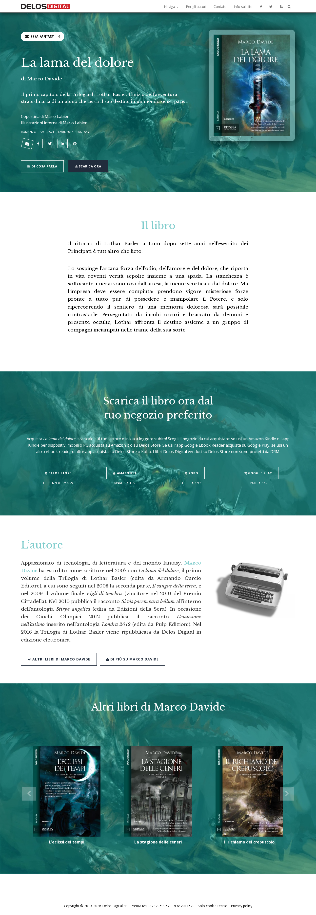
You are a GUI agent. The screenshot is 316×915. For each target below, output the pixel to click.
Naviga (170, 6)
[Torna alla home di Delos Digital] (45, 6)
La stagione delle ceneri (158, 842)
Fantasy (83, 132)
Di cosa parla (44, 166)
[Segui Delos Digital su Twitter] (271, 6)
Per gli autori (196, 6)
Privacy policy (241, 905)
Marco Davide (44, 79)
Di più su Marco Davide (134, 659)
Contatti (220, 6)
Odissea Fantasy (39, 36)
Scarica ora (89, 166)
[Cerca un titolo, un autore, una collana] (289, 6)
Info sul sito (243, 6)
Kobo (192, 473)
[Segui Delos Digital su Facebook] (261, 6)
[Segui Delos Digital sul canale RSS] (281, 6)
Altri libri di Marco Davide (60, 659)
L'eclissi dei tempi (66, 842)
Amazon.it (126, 473)
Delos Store (59, 473)
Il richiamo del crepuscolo (249, 842)
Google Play (259, 473)
